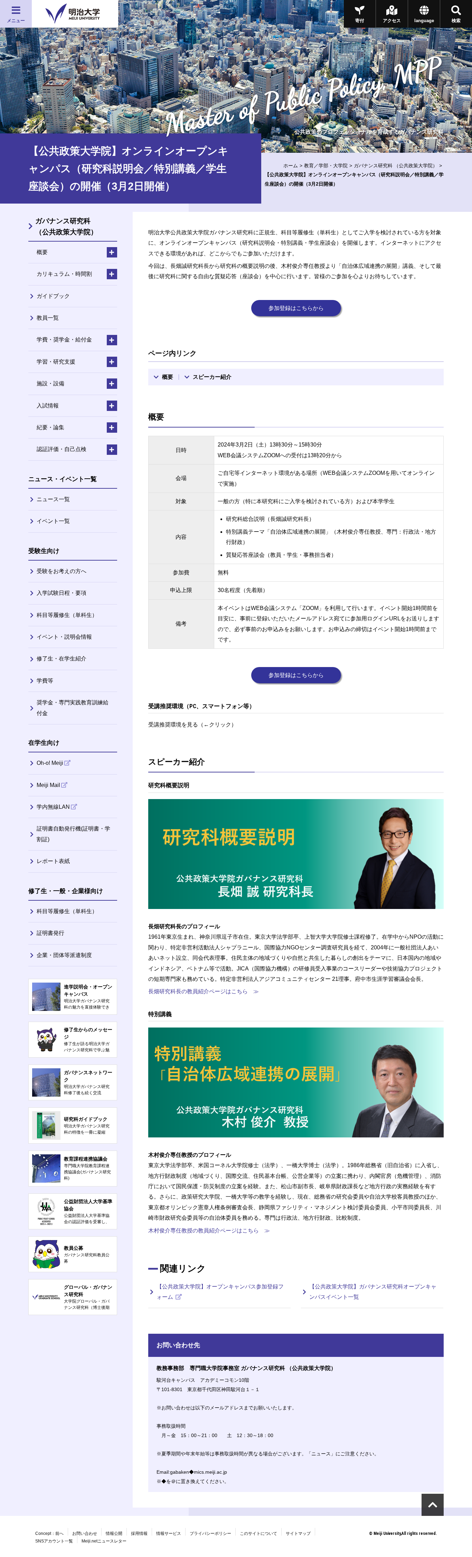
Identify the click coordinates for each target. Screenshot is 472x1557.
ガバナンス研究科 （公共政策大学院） (395, 165)
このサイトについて (258, 1533)
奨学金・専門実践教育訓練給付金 (72, 708)
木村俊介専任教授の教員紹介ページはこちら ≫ (209, 1231)
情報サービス (168, 1533)
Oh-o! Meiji (50, 763)
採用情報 (139, 1533)
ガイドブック (53, 296)
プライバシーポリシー (210, 1533)
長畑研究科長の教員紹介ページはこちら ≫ (203, 991)
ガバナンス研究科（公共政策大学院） (66, 226)
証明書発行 (50, 933)
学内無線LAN (53, 807)
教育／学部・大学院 (326, 165)
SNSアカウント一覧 (54, 1541)
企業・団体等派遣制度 (64, 955)
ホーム (290, 165)
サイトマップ (298, 1533)
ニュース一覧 (53, 499)
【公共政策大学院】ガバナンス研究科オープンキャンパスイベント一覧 (372, 1292)
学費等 (45, 681)
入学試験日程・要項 (61, 593)
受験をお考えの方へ (61, 571)
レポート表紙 (53, 861)
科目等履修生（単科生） (67, 615)
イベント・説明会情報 (64, 637)
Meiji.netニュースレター (104, 1541)
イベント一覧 (53, 521)
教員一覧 (48, 318)
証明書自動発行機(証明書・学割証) (73, 834)
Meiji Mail (48, 785)
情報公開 (114, 1533)
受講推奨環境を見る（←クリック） (192, 725)
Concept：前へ (49, 1533)
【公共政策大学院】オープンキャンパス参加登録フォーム (220, 1292)
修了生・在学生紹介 (61, 659)
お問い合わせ (84, 1533)
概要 (167, 377)
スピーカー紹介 (212, 377)
